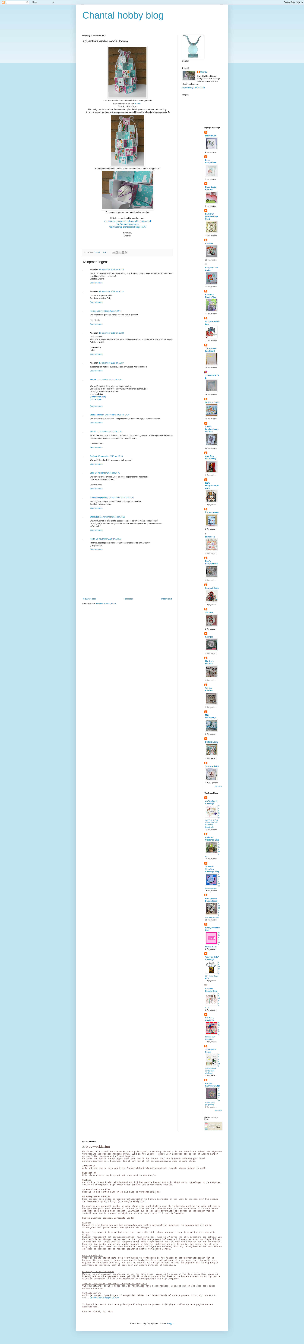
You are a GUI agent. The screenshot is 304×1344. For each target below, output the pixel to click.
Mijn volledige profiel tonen (193, 88)
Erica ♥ (93, 379)
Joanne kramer (97, 415)
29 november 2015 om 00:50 (108, 539)
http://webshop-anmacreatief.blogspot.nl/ (127, 227)
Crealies (209, 243)
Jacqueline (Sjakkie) (99, 497)
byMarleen (210, 537)
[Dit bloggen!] (116, 252)
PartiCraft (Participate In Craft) (211, 216)
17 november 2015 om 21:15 (109, 431)
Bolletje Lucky (211, 742)
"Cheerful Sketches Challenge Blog (212, 869)
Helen (92, 539)
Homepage (128, 599)
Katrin (137, 103)
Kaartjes (209, 637)
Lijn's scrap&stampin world (212, 485)
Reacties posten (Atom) (106, 603)
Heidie (93, 311)
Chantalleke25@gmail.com (104, 1298)
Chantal (203, 72)
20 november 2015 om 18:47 (107, 473)
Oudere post (166, 599)
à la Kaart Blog (211, 512)
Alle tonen (218, 786)
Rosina (93, 431)
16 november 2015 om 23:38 (111, 333)
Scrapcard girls (212, 766)
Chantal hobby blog (123, 15)
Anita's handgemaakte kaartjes (212, 429)
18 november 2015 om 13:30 (110, 456)
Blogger (170, 1323)
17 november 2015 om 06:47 (111, 363)
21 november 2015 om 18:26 (112, 517)
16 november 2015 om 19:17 (111, 292)
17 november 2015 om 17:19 (117, 415)
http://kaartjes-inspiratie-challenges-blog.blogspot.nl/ (127, 221)
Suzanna (209, 612)
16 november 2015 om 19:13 (111, 270)
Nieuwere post (89, 599)
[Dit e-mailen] (113, 252)
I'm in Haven (210, 136)
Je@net (93, 456)
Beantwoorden (96, 283)
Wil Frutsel (94, 517)
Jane (92, 473)
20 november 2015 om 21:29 (121, 497)
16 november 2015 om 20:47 (109, 311)
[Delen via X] (119, 252)
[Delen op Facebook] (122, 252)
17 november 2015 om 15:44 (109, 379)
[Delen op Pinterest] (125, 252)
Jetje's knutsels (212, 402)
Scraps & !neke (212, 588)
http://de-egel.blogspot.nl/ (127, 224)
